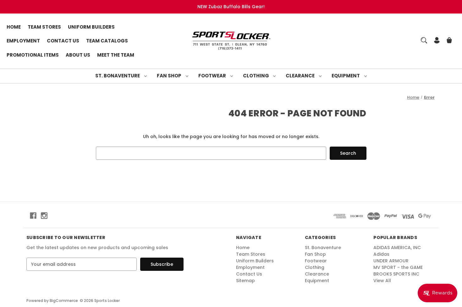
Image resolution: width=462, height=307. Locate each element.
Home (14, 27)
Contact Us (63, 40)
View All (382, 280)
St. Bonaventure (118, 75)
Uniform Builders (91, 27)
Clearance (301, 75)
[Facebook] (33, 215)
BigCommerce (64, 300)
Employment (23, 40)
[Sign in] (437, 41)
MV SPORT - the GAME (398, 267)
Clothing (256, 75)
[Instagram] (44, 215)
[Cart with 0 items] (449, 41)
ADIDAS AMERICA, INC (397, 247)
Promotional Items (33, 55)
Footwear (212, 75)
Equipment (346, 75)
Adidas (381, 254)
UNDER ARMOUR (391, 261)
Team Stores (44, 27)
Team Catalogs (107, 40)
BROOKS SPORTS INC (396, 274)
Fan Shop (169, 75)
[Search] (424, 40)
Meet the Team (115, 55)
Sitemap (245, 280)
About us (78, 55)
